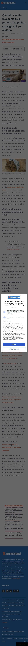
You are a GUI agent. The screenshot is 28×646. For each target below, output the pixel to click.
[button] (14, 321)
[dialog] (14, 323)
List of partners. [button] (9, 331)
